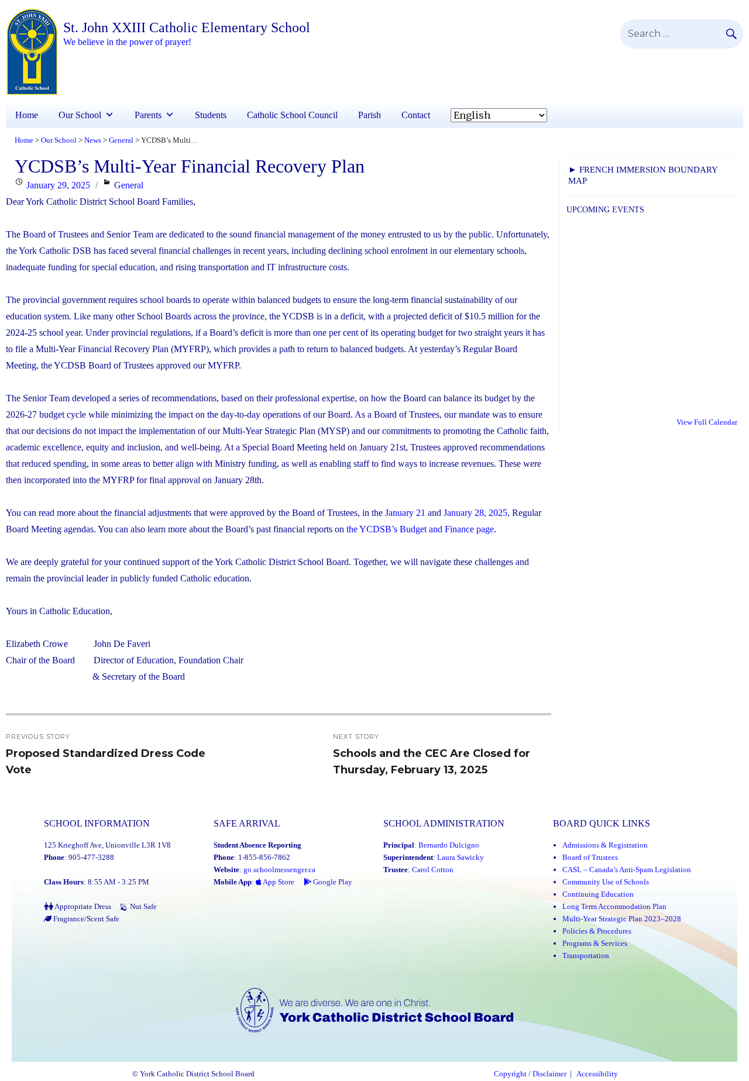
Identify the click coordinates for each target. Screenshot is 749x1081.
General (128, 185)
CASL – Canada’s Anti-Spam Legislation (626, 869)
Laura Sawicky (460, 857)
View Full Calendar (706, 422)
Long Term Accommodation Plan (614, 906)
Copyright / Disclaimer (530, 1074)
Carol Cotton (432, 869)
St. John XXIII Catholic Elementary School (186, 27)
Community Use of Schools (605, 881)
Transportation (585, 955)
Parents (148, 115)
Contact (415, 115)
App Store (278, 881)
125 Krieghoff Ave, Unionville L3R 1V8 (107, 845)
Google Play (331, 881)
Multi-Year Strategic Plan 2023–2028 (621, 918)
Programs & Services (594, 943)
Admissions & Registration (605, 845)
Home (26, 115)
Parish (369, 115)
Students (210, 115)
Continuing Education (598, 894)
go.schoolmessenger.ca (279, 869)
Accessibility (597, 1074)
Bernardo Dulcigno (448, 845)
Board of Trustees (590, 857)
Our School (80, 115)
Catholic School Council (292, 115)
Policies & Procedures (596, 931)
